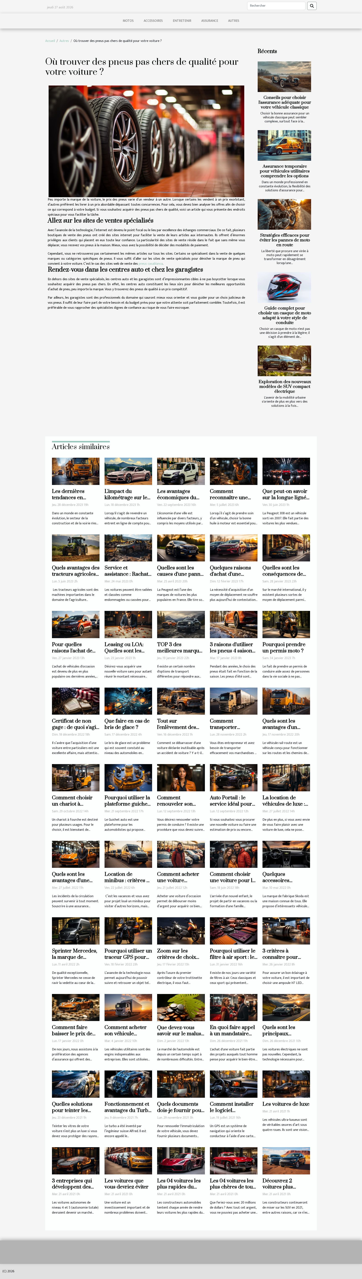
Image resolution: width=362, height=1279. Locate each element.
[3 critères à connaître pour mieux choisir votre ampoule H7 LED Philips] (286, 931)
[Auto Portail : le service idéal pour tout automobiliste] (233, 777)
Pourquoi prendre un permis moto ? (283, 647)
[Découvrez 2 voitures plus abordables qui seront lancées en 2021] (286, 1160)
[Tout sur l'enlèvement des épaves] (181, 701)
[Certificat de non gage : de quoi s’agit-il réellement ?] (76, 701)
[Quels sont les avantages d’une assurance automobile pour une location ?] (76, 854)
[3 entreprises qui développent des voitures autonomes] (76, 1160)
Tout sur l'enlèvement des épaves (176, 727)
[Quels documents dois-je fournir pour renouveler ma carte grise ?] (181, 1084)
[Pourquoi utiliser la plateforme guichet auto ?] (128, 777)
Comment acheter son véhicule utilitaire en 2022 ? (127, 1033)
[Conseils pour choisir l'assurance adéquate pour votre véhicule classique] (284, 76)
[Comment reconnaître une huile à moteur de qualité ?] (233, 471)
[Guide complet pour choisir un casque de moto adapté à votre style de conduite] (284, 287)
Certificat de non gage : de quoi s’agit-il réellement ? (76, 727)
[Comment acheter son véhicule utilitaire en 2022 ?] (128, 1007)
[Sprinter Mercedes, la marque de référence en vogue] (76, 931)
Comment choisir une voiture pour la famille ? (232, 880)
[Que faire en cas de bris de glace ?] (128, 701)
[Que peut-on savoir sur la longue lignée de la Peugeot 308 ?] (286, 471)
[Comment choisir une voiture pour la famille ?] (233, 854)
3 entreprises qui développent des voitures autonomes (75, 1187)
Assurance (209, 21)
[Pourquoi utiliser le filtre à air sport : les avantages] (233, 931)
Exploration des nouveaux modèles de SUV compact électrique (285, 386)
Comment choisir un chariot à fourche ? (72, 804)
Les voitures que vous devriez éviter (127, 1184)
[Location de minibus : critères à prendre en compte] (128, 854)
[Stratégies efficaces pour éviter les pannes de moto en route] (284, 214)
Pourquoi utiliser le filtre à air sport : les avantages (233, 957)
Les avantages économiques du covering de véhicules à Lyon (176, 500)
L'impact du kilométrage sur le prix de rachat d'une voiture (128, 500)
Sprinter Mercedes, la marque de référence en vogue (74, 957)
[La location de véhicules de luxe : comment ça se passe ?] (286, 777)
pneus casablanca (151, 264)
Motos (128, 21)
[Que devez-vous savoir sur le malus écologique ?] (181, 1007)
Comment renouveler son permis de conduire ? (180, 807)
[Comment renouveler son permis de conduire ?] (181, 777)
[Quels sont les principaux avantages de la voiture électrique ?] (286, 1007)
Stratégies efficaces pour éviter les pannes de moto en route (285, 240)
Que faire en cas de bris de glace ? (127, 724)
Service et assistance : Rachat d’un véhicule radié (127, 574)
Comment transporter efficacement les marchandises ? (229, 730)
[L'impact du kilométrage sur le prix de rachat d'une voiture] (128, 471)
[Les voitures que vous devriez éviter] (128, 1160)
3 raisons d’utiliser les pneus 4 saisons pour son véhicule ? (233, 650)
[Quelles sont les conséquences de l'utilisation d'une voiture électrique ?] (286, 548)
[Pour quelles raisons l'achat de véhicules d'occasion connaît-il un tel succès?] (76, 624)
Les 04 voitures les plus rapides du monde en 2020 (179, 1187)
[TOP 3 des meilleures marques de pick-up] (181, 624)
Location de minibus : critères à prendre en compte (127, 880)
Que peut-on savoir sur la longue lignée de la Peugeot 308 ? (285, 497)
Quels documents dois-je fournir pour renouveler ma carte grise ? (181, 1113)
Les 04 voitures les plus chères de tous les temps (232, 1187)
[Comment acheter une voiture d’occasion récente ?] (181, 854)
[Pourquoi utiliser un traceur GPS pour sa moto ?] (128, 931)
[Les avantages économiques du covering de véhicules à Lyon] (181, 471)
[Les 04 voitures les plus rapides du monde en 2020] (181, 1160)
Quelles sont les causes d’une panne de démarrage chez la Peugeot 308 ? (180, 577)
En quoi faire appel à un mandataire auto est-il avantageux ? (232, 1037)
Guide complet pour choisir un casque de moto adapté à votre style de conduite (284, 315)
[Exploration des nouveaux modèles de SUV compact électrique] (284, 361)
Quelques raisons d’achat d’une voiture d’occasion (231, 574)
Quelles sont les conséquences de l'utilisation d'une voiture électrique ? (285, 577)
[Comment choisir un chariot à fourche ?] (76, 777)
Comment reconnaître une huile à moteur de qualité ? (230, 500)
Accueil (50, 41)
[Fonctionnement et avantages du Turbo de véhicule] (128, 1084)
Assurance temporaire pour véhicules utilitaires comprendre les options (285, 171)
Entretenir (182, 21)
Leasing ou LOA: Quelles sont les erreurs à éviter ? (125, 650)
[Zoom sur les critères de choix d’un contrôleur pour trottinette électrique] (181, 931)
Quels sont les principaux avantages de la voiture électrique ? (285, 1037)
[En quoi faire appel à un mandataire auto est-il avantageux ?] (233, 1007)
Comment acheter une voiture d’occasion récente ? (180, 880)
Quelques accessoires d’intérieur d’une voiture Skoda (281, 883)
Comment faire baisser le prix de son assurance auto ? (74, 1037)
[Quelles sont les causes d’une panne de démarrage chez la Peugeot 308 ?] (181, 548)
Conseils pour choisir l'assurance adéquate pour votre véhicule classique (285, 102)
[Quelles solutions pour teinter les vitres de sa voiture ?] (76, 1084)
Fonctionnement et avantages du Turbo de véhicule (128, 1110)
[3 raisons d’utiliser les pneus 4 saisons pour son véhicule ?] (233, 624)
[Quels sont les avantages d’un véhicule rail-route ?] (286, 701)
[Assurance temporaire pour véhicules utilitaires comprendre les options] (284, 145)
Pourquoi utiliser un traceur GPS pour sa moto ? (128, 957)
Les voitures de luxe (285, 1104)
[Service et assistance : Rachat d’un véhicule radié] (128, 548)
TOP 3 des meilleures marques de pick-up (180, 650)
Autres (233, 21)
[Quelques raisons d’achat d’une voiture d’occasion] (233, 548)
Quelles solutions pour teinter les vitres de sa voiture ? (74, 1113)
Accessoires (153, 21)
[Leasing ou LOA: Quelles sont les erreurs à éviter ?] (128, 624)
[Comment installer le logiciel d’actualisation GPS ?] (233, 1084)
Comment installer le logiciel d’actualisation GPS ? (232, 1113)
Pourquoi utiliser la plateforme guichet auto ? (127, 804)
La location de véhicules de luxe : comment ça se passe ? (283, 807)
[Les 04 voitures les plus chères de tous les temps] (233, 1160)
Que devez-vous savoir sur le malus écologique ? (179, 1033)
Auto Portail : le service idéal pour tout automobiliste (231, 804)
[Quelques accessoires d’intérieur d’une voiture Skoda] (286, 854)
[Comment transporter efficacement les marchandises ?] (233, 701)
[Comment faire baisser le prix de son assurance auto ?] (76, 1007)
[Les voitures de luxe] (286, 1084)
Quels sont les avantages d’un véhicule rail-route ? (285, 727)
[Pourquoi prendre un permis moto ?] (286, 624)
